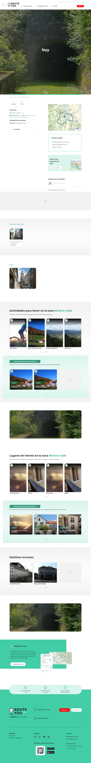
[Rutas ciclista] (18, 333)
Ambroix (4, 92)
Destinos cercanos (57, 147)
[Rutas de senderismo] (54, 333)
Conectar (76, 710)
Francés (11, 117)
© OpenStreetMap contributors (76, 130)
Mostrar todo (63, 310)
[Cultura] (36, 478)
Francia (18, 97)
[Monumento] (54, 478)
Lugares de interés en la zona (59, 144)
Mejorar (80, 6)
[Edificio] (73, 478)
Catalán (33, 115)
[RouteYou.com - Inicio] (13, 5)
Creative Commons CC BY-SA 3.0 (13, 93)
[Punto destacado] (18, 478)
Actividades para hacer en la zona (60, 142)
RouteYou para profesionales (73, 1)
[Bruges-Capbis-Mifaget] (45, 573)
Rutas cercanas (56, 168)
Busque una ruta (42, 718)
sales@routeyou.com (72, 739)
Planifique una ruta (43, 709)
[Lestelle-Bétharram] (21, 573)
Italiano (20, 117)
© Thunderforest (68, 130)
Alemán (28, 115)
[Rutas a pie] (73, 333)
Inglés (15, 117)
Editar (22, 104)
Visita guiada (61, 1)
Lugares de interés (13, 97)
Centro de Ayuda (71, 748)
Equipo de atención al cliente (74, 746)
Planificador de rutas (18, 664)
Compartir (13, 104)
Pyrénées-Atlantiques (23, 97)
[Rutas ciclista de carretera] (36, 333)
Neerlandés (26, 117)
